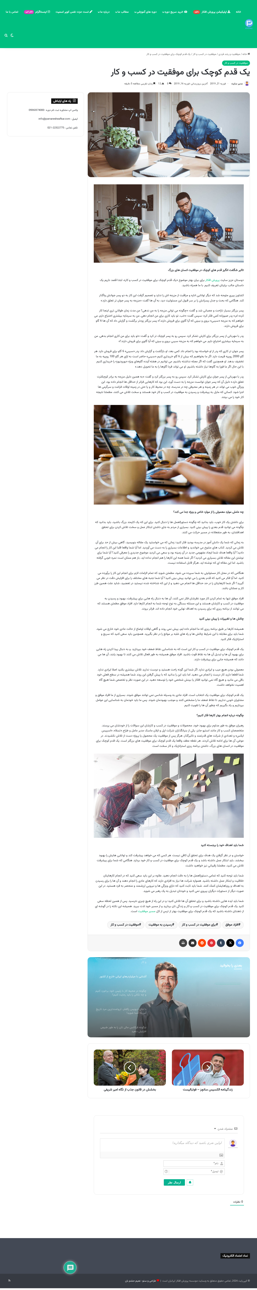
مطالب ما (123, 12)
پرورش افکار (212, 280)
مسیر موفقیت (146, 911)
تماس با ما (12, 12)
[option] (169, 997)
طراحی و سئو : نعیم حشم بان (140, 1281)
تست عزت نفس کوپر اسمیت (73, 12)
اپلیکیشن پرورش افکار (211, 12)
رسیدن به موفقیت (160, 924)
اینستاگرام (36, 12)
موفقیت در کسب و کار (204, 54)
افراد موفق (231, 924)
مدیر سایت (237, 84)
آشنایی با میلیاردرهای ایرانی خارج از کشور (200, 999)
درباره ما (105, 12)
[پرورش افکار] (249, 24)
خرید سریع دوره (174, 12)
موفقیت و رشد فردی (229, 54)
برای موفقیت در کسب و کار (199, 924)
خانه (238, 12)
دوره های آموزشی (147, 12)
